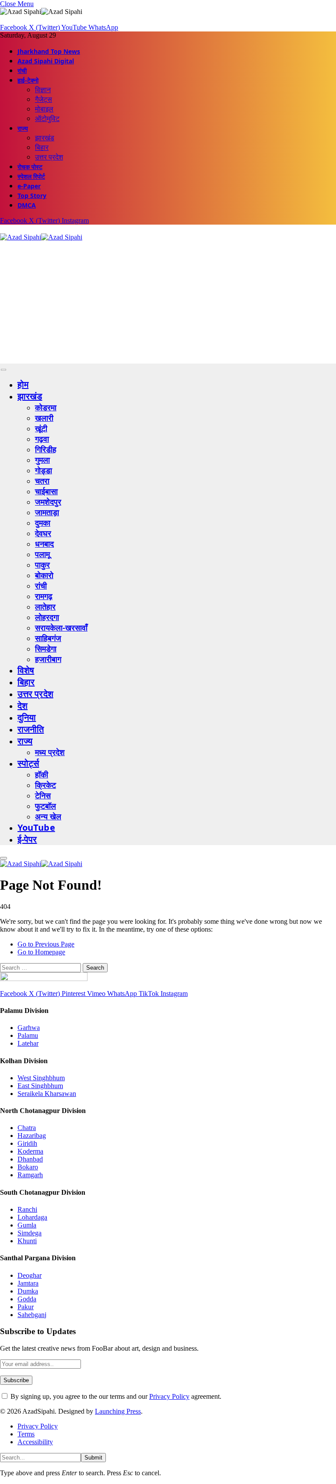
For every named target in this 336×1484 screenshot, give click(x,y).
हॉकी (41, 774)
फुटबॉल (45, 806)
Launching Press (118, 1411)
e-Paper (29, 186)
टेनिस (43, 795)
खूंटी (41, 428)
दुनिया (27, 717)
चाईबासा (46, 491)
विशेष (26, 670)
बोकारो (44, 575)
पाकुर (42, 564)
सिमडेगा (45, 648)
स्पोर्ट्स (28, 763)
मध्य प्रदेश (50, 752)
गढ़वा (42, 438)
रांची (22, 70)
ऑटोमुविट (47, 118)
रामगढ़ (43, 596)
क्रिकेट (45, 785)
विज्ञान (43, 89)
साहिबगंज (48, 638)
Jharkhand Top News (49, 51)
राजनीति (31, 729)
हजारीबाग (48, 659)
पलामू (42, 554)
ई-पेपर (27, 839)
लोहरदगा (47, 617)
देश (23, 705)
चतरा (42, 480)
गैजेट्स (43, 99)
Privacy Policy (169, 1396)
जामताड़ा (47, 512)
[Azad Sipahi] (41, 237)
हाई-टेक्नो (28, 80)
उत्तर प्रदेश (49, 157)
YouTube (36, 827)
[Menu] (3, 370)
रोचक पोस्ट (30, 167)
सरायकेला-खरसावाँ (61, 627)
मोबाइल (44, 109)
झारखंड (44, 137)
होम (23, 384)
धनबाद (44, 543)
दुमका (42, 522)
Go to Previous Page (46, 944)
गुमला (42, 459)
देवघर (43, 533)
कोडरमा (45, 407)
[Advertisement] (168, 302)
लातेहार (45, 606)
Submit (93, 1457)
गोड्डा (43, 470)
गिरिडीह (45, 449)
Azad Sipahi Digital (46, 61)
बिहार (42, 147)
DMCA (27, 205)
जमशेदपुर (48, 501)
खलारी (44, 418)
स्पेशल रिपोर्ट (31, 176)
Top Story (32, 195)
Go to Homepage (41, 952)
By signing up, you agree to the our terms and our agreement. (115, 1396)
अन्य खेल (48, 816)
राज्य (23, 128)
